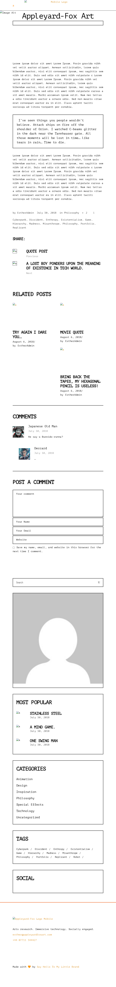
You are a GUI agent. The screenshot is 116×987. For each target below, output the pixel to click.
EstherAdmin (25, 212)
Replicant (19, 227)
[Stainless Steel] (21, 716)
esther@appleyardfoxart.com (32, 934)
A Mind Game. (42, 727)
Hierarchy (19, 223)
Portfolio (87, 223)
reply (99, 426)
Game (88, 219)
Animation (24, 779)
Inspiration (26, 792)
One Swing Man (43, 741)
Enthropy (52, 219)
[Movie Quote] (81, 315)
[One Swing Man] (21, 744)
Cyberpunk (19, 219)
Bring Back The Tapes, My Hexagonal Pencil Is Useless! (80, 381)
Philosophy (71, 212)
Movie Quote (72, 332)
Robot (76, 857)
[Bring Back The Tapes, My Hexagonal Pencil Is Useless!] (81, 360)
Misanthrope (51, 223)
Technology (25, 811)
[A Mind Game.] (21, 730)
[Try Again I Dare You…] (34, 315)
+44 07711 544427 (25, 940)
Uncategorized (28, 817)
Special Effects (30, 804)
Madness (34, 223)
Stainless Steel (46, 713)
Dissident (36, 219)
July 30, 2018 (46, 212)
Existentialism (71, 219)
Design (21, 785)
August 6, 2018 (23, 341)
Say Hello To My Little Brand (58, 966)
